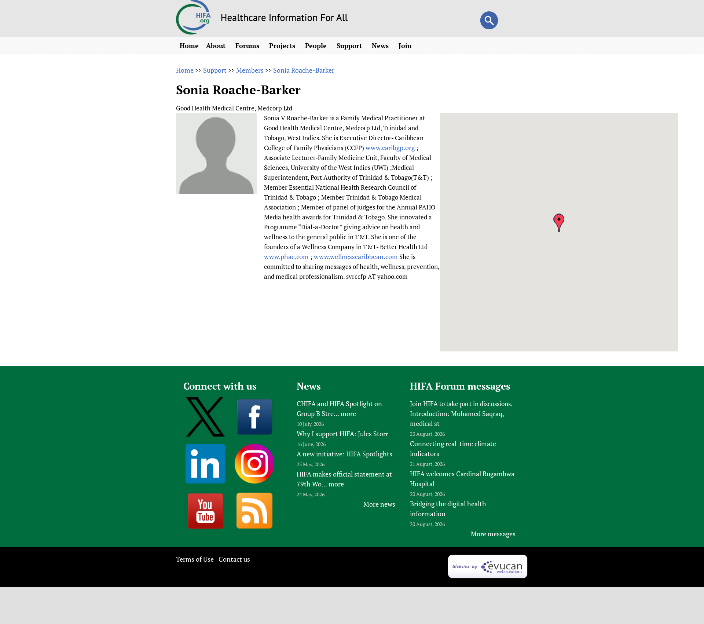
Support (350, 45)
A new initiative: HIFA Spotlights (344, 453)
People (317, 45)
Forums (248, 45)
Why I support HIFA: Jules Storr (342, 433)
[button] (558, 223)
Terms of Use (195, 559)
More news (379, 504)
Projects (283, 45)
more (348, 413)
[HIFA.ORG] (193, 32)
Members (250, 70)
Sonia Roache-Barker (303, 70)
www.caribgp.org (390, 147)
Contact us (234, 559)
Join (406, 45)
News (381, 45)
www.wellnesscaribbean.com (356, 256)
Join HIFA (424, 403)
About (216, 45)
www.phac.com (286, 256)
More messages (493, 533)
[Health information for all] (284, 18)
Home (189, 45)
